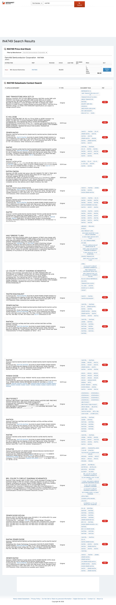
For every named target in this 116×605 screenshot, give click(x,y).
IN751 (89, 382)
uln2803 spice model (88, 498)
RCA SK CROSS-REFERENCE (89, 278)
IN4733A (83, 324)
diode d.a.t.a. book (87, 288)
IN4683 (43, 385)
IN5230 (83, 380)
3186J (83, 263)
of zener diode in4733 (88, 561)
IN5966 (33, 385)
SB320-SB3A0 (85, 406)
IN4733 (96, 315)
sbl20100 (94, 406)
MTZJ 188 (96, 411)
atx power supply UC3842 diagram (90, 493)
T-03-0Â (83, 450)
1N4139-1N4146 (86, 411)
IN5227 (83, 378)
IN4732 (90, 151)
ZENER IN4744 (91, 306)
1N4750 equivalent (87, 298)
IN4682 (38, 385)
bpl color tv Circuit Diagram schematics (90, 474)
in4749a (90, 426)
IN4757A (83, 510)
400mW (14, 383)
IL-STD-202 (84, 163)
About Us (100, 599)
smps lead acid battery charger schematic (90, 249)
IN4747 (90, 153)
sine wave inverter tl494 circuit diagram (90, 233)
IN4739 (94, 133)
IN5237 (97, 456)
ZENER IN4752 (85, 138)
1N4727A (19, 150)
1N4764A (25, 150)
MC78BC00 (91, 464)
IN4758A (90, 510)
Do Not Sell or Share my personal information (57, 599)
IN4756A (90, 422)
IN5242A (83, 456)
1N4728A (84, 551)
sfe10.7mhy (84, 496)
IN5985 (18, 385)
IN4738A (90, 428)
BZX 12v (83, 522)
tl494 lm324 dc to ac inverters (90, 253)
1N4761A (25, 545)
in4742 (89, 149)
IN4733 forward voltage (89, 205)
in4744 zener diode (87, 541)
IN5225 (90, 375)
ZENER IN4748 (85, 311)
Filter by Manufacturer (14, 52)
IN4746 (83, 190)
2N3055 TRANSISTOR (87, 256)
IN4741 (96, 211)
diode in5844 (85, 387)
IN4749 (94, 138)
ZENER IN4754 (92, 568)
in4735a (83, 426)
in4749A (83, 333)
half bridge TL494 (87, 230)
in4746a (90, 324)
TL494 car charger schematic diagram (90, 485)
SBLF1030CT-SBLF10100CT (89, 404)
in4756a (83, 331)
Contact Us (91, 599)
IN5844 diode (92, 380)
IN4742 (83, 200)
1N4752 (13, 218)
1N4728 (52, 217)
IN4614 (54, 383)
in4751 (83, 568)
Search (79, 5)
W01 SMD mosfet (86, 110)
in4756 (90, 156)
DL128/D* (84, 471)
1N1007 (83, 290)
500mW (50, 382)
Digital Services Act (79, 599)
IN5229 (96, 378)
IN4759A (83, 513)
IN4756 (90, 309)
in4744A (83, 328)
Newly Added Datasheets (21, 599)
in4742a (83, 526)
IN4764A (90, 517)
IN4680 (49, 383)
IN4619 (53, 385)
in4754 (83, 315)
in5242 (90, 461)
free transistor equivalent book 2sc (90, 270)
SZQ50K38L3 (95, 400)
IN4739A (90, 328)
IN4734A (83, 326)
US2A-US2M (84, 413)
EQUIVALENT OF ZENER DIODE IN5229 (90, 453)
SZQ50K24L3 (85, 397)
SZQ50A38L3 (95, 395)
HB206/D (20, 243)
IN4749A (34, 70)
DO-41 (96, 131)
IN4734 (96, 151)
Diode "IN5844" (86, 384)
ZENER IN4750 (85, 313)
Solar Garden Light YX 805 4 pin (90, 478)
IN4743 (96, 207)
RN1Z (91, 409)
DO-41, (95, 161)
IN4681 (23, 385)
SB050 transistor (87, 99)
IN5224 (83, 375)
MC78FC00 (84, 467)
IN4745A (83, 431)
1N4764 (24, 137)
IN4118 (96, 389)
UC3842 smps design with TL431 (90, 237)
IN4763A (83, 517)
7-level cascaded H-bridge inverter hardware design (90, 482)
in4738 (96, 218)
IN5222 (89, 373)
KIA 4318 (83, 281)
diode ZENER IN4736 (87, 192)
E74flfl (30, 455)
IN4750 (96, 220)
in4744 (90, 315)
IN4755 (90, 548)
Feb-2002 (31, 243)
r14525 (83, 228)
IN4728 (10, 164)
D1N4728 (90, 450)
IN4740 (90, 202)
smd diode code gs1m (88, 108)
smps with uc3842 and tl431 (90, 259)
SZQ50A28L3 (95, 393)
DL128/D (91, 471)
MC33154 (84, 469)
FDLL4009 (34, 458)
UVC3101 (84, 501)
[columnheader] (31, 88)
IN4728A (83, 101)
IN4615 (8, 385)
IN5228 (90, 378)
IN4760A (90, 513)
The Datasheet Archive (8, 3)
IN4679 (44, 383)
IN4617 (28, 385)
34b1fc (83, 448)
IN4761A (83, 515)
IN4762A (90, 515)
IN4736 (96, 153)
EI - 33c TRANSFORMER (88, 240)
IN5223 (96, 373)
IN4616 (13, 385)
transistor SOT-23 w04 (89, 97)
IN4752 (90, 218)
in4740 (83, 151)
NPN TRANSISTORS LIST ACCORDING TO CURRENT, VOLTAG (90, 275)
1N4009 (28, 458)
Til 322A (83, 285)
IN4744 (83, 140)
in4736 (83, 136)
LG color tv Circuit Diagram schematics (90, 266)
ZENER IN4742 (85, 133)
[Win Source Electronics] (7, 70)
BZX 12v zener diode (87, 529)
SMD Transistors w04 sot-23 (90, 94)
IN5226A (83, 461)
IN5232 (96, 458)
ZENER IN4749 (92, 140)
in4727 (90, 143)
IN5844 (83, 382)
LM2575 (83, 464)
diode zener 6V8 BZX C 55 (89, 524)
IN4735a (90, 331)
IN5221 (83, 373)
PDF (105, 102)
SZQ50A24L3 (85, 393)
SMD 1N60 (84, 409)
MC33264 (92, 469)
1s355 (92, 113)
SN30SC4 (84, 106)
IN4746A (90, 424)
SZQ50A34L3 (85, 395)
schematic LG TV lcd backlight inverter (90, 503)
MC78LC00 (93, 467)
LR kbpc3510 (94, 413)
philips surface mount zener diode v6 (90, 245)
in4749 (90, 166)
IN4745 (83, 166)
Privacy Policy (35, 599)
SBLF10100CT (85, 402)
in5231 (83, 458)
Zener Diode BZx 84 (87, 519)
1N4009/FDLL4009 (12, 457)
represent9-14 (86, 91)
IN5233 (90, 458)
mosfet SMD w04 (86, 104)
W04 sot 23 (85, 113)
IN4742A (89, 321)
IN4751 (83, 156)
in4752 (83, 143)
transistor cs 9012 (87, 283)
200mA (97, 187)
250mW (24, 383)
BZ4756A (90, 508)
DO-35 (27, 520)
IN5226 (96, 375)
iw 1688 (83, 243)
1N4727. (83, 131)
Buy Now (107, 69)
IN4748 (83, 153)
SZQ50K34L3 (85, 400)
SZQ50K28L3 (95, 397)
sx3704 (90, 285)
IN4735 (90, 136)
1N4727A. (84, 146)
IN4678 (38, 383)
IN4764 (92, 163)
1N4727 (19, 137)
